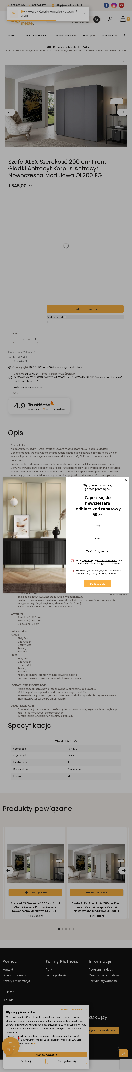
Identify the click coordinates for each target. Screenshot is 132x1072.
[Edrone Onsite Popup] (66, 536)
